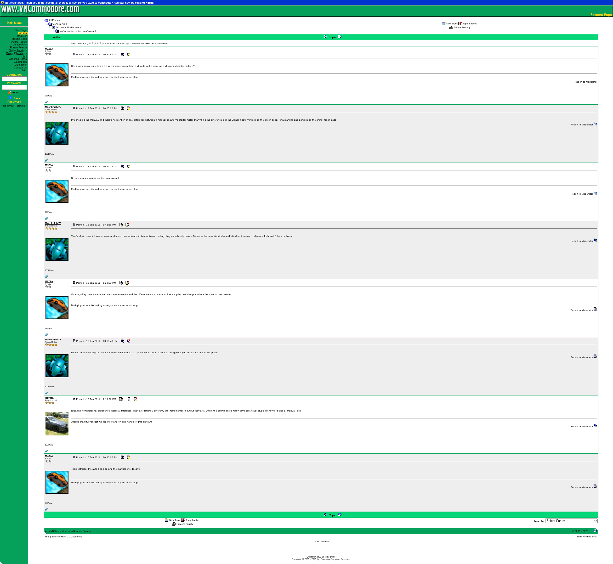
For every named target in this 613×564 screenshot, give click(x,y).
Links (24, 70)
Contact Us (21, 67)
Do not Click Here (321, 542)
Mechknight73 (53, 107)
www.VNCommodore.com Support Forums (150, 43)
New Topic (452, 23)
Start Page (21, 30)
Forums (23, 33)
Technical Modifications (68, 27)
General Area (59, 24)
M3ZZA (49, 48)
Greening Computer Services (335, 559)
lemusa (49, 397)
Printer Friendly (462, 27)
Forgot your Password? (14, 105)
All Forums (54, 20)
